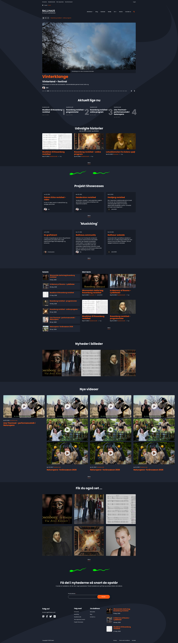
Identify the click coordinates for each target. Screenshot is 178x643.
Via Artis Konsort (69, 2)
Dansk (49, 5)
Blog (97, 11)
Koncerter (44, 2)
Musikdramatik (51, 2)
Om (115, 12)
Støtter (121, 11)
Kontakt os (128, 11)
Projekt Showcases (78, 622)
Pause (43, 18)
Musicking (76, 614)
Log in (134, 2)
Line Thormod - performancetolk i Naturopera (63, 18)
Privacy (115, 640)
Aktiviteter (90, 12)
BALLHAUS (48, 11)
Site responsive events (79, 619)
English (45, 5)
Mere (89, 163)
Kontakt (134, 640)
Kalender (103, 11)
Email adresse (71, 593)
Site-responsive (60, 2)
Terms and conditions (124, 640)
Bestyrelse (92, 611)
